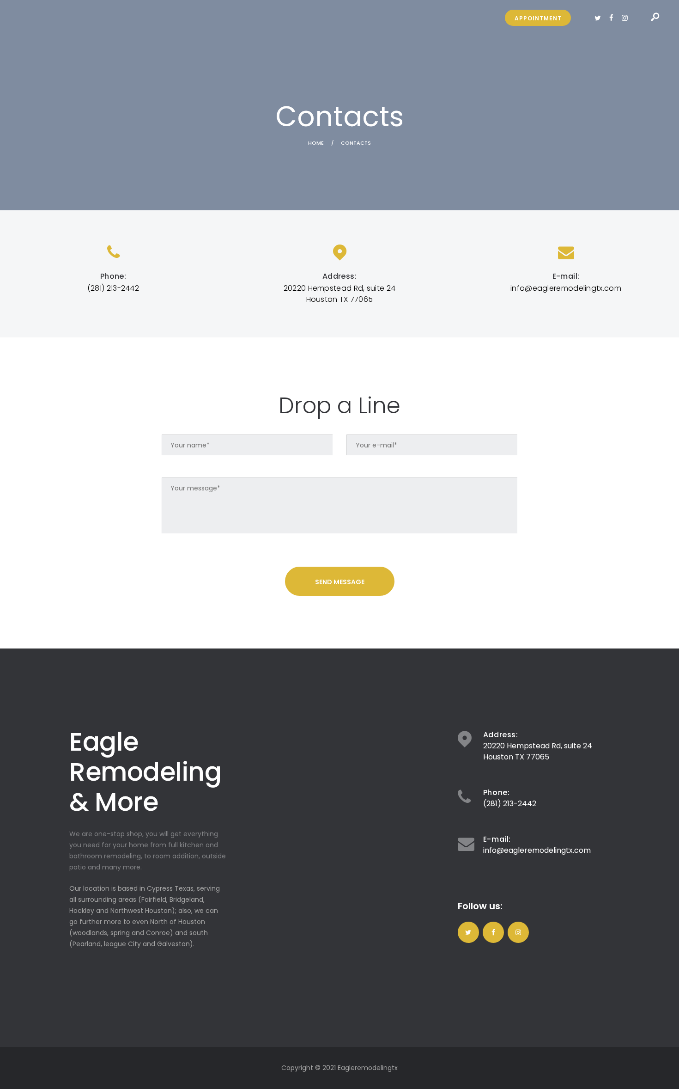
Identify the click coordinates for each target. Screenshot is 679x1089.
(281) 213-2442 (509, 803)
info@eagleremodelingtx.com (537, 850)
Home (316, 143)
